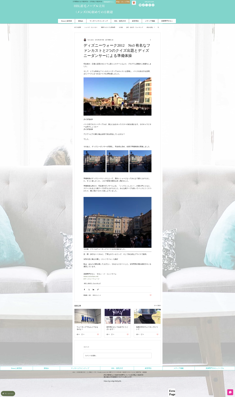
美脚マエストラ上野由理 (108, 27)
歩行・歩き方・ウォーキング (134, 27)
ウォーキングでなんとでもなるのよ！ (87, 328)
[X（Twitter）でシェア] (89, 289)
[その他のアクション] (150, 40)
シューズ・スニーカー (90, 27)
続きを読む (150, 27)
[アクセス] (134, 3)
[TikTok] (143, 5)
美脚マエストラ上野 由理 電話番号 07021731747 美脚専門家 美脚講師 (128, 372)
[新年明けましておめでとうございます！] (117, 316)
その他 (121, 27)
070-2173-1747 (149, 2)
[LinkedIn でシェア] (93, 289)
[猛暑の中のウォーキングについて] (147, 316)
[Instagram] (153, 5)
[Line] (140, 5)
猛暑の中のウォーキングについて (147, 328)
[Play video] (117, 96)
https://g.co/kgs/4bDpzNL (112, 381)
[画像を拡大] (95, 161)
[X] (146, 5)
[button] (158, 27)
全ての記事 (77, 27)
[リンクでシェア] (98, 289)
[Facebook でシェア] (84, 289)
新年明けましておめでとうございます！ (117, 328)
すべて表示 (157, 305)
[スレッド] (149, 5)
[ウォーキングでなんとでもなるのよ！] (87, 316)
